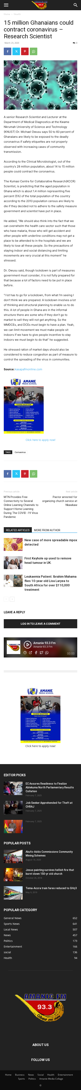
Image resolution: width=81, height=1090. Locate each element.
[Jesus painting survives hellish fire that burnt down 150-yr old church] (13, 874)
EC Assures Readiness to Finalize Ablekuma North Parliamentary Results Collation (50, 787)
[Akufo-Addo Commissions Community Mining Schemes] (13, 856)
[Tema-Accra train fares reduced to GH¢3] (13, 893)
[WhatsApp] (33, 51)
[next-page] (12, 599)
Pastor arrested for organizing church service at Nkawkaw (59, 501)
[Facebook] (7, 51)
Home (7, 14)
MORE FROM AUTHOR (47, 530)
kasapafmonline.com (28, 369)
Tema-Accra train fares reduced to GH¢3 (51, 888)
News (31, 1074)
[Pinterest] (25, 51)
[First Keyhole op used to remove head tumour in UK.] (13, 562)
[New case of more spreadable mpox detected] (13, 544)
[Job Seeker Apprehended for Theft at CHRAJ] (13, 807)
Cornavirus (20, 452)
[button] (6, 5)
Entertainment (65, 1074)
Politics (32, 1078)
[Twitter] (16, 51)
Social (40, 1074)
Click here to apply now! (40, 439)
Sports (21, 1078)
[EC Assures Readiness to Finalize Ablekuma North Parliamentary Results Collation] (13, 788)
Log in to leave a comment (40, 623)
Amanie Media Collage (51, 1078)
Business (19, 1074)
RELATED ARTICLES (18, 530)
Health (17, 14)
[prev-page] (6, 599)
